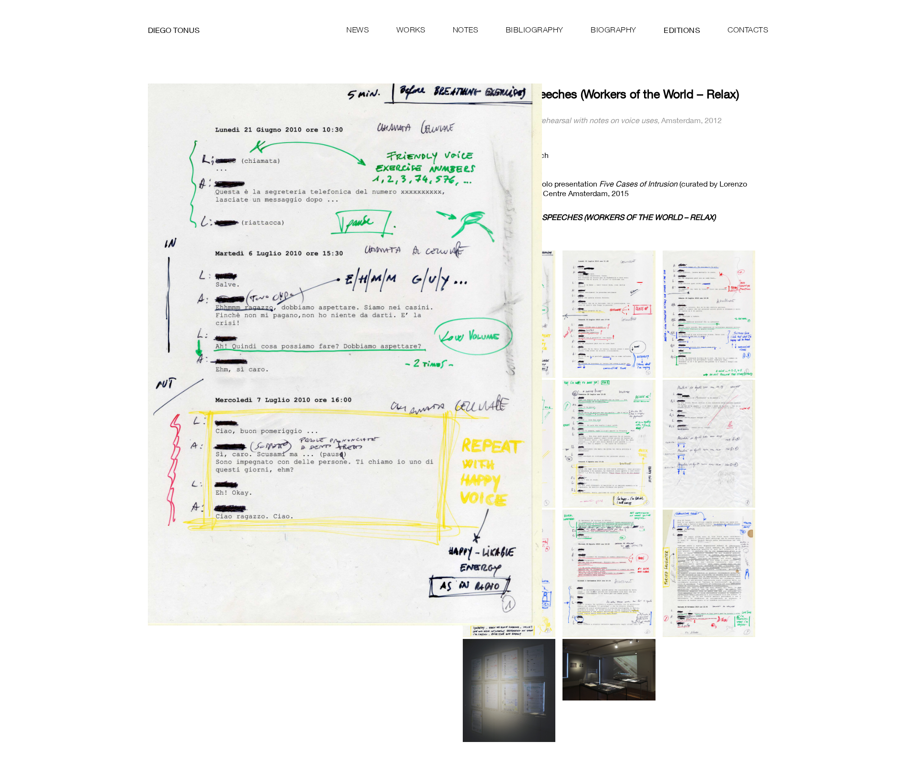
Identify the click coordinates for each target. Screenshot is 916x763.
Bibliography (534, 29)
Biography (613, 29)
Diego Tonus (173, 29)
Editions (682, 29)
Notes (466, 29)
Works (411, 29)
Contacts (748, 29)
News (357, 29)
